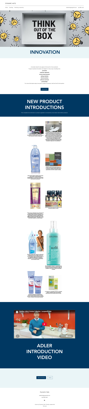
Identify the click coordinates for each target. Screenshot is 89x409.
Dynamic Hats (44, 392)
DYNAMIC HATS (10, 3)
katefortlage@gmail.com (71, 7)
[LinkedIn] (44, 400)
